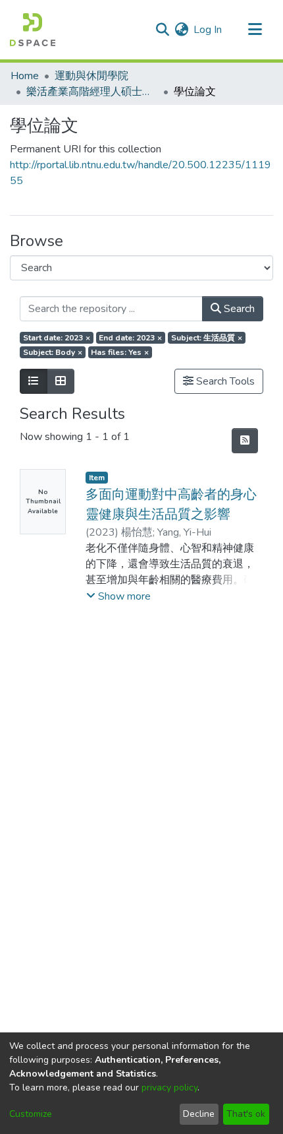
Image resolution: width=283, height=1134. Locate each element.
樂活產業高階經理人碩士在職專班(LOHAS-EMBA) (92, 91)
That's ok (245, 1114)
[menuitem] (181, 30)
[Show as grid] (60, 381)
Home (25, 76)
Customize (30, 1114)
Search (238, 308)
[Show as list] (33, 381)
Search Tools (224, 381)
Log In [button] (208, 29)
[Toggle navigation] (254, 29)
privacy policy (169, 1087)
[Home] (32, 29)
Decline (199, 1114)
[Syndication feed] (245, 440)
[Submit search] (162, 30)
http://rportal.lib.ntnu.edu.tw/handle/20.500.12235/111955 (140, 173)
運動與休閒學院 (91, 76)
